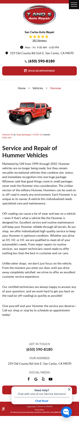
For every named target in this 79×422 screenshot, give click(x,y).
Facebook (28, 379)
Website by (44, 406)
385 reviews (39, 40)
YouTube (50, 379)
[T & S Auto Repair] (39, 15)
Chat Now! (41, 401)
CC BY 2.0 (37, 134)
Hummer (55, 88)
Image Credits (31, 407)
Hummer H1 (7, 134)
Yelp (43, 379)
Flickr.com (6, 137)
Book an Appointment (41, 70)
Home (22, 88)
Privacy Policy (39, 410)
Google (36, 379)
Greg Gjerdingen (23, 134)
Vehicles (38, 88)
